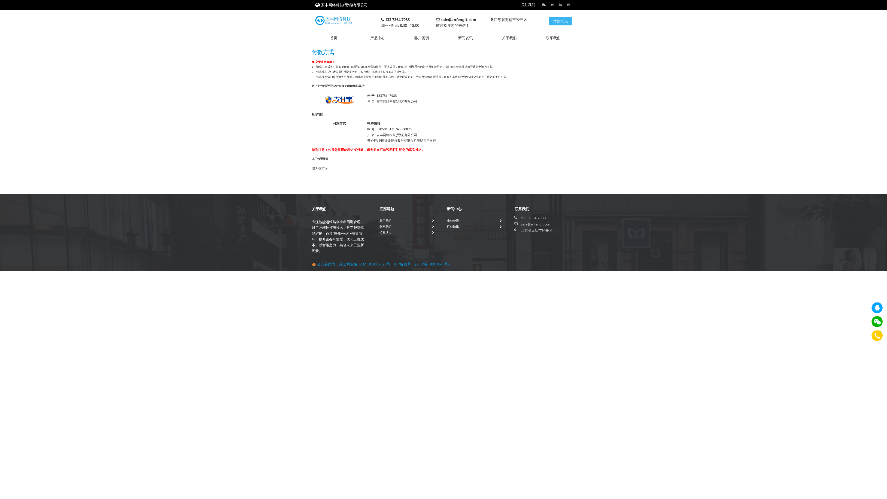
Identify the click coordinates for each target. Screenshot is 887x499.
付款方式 (560, 21)
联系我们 (553, 37)
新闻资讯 (465, 37)
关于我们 (509, 37)
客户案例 (421, 37)
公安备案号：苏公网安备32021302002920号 (353, 264)
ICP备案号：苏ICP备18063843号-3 (422, 264)
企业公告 (453, 220)
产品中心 (377, 37)
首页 (333, 37)
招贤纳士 (386, 232)
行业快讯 (453, 226)
